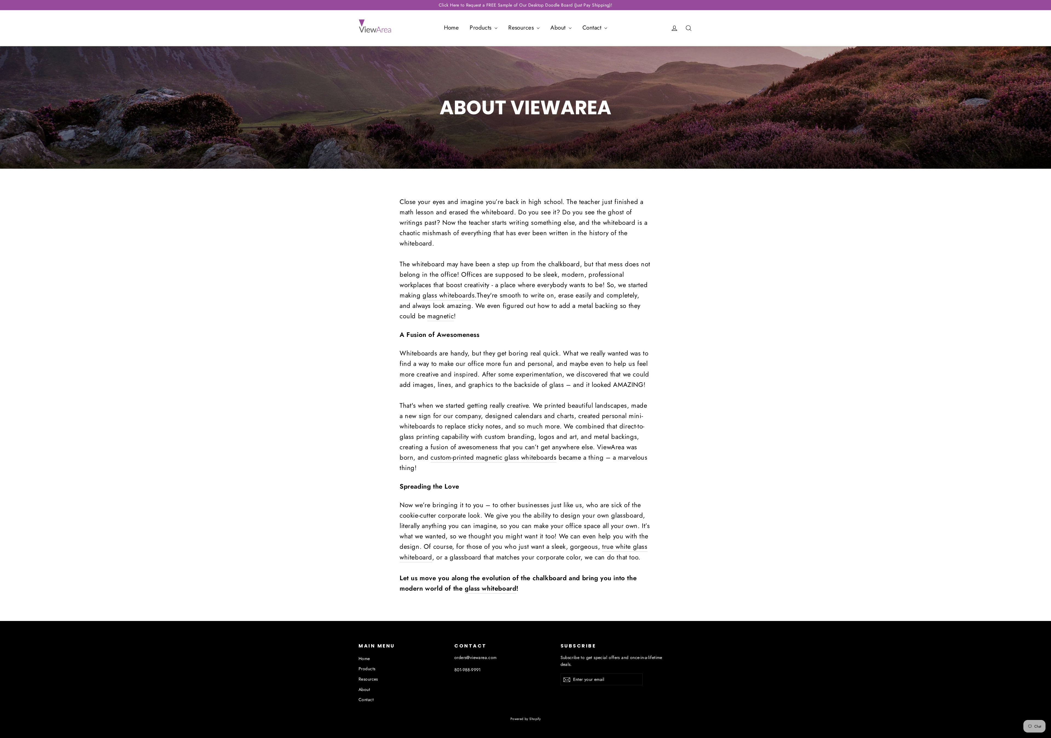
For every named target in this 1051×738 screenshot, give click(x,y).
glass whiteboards (449, 295)
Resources (521, 28)
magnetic (440, 316)
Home (451, 28)
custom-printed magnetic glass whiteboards (493, 457)
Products (481, 28)
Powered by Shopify (525, 718)
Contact (592, 28)
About (558, 28)
